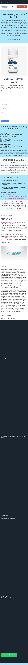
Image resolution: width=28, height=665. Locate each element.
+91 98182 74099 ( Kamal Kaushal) (11, 140)
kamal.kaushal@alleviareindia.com (11, 135)
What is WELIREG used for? (10, 177)
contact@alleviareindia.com (9, 136)
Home (9, 39)
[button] (26, 2)
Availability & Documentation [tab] (8, 318)
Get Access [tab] (3, 266)
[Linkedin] (5, 358)
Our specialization (5, 233)
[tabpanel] (14, 291)
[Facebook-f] (3, 358)
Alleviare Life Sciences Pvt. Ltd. (8, 222)
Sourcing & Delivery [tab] (6, 315)
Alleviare (9, 227)
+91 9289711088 (5, 142)
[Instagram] (1, 358)
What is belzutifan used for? (10, 180)
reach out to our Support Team (8, 152)
